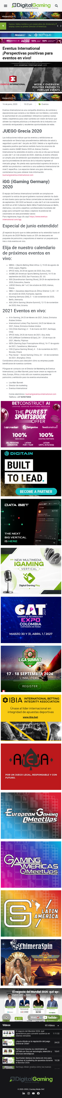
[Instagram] (29, 1093)
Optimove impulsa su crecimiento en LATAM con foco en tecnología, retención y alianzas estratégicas (34, 1051)
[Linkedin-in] (24, 1093)
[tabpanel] (31, 1005)
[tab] (31, 1033)
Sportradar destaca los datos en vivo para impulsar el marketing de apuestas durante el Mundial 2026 (34, 1060)
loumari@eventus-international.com (18, 175)
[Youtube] (33, 1093)
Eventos (45, 104)
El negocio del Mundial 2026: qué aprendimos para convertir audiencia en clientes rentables (33, 1033)
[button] (5, 5)
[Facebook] (38, 1093)
